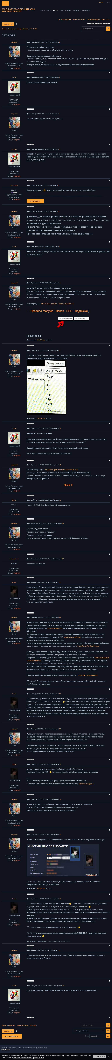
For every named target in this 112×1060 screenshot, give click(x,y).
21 (60, 834)
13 (63, 523)
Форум (4, 29)
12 (60, 500)
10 (60, 428)
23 (59, 950)
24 (63, 985)
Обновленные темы (64, 19)
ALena (14, 582)
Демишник (11, 29)
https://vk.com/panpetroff (88, 675)
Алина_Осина (14, 559)
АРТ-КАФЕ (33, 29)
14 (63, 559)
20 (60, 799)
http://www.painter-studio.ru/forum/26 (57, 304)
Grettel (14, 500)
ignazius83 (14, 185)
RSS (108, 19)
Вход (108, 2)
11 (60, 465)
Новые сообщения (79, 19)
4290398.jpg (41, 340)
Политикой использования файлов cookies (28, 1058)
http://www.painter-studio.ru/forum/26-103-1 (62, 470)
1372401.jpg (41, 888)
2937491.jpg (41, 418)
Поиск (103, 19)
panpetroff (14, 42)
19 (60, 764)
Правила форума (94, 19)
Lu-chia (14, 77)
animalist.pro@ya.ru (86, 784)
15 (59, 582)
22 (60, 899)
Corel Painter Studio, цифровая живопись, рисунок (18, 10)
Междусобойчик (22, 29)
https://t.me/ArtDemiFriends (88, 646)
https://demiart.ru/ (54, 628)
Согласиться (99, 1056)
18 (60, 729)
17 (60, 694)
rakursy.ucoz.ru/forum (72, 637)
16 (60, 617)
